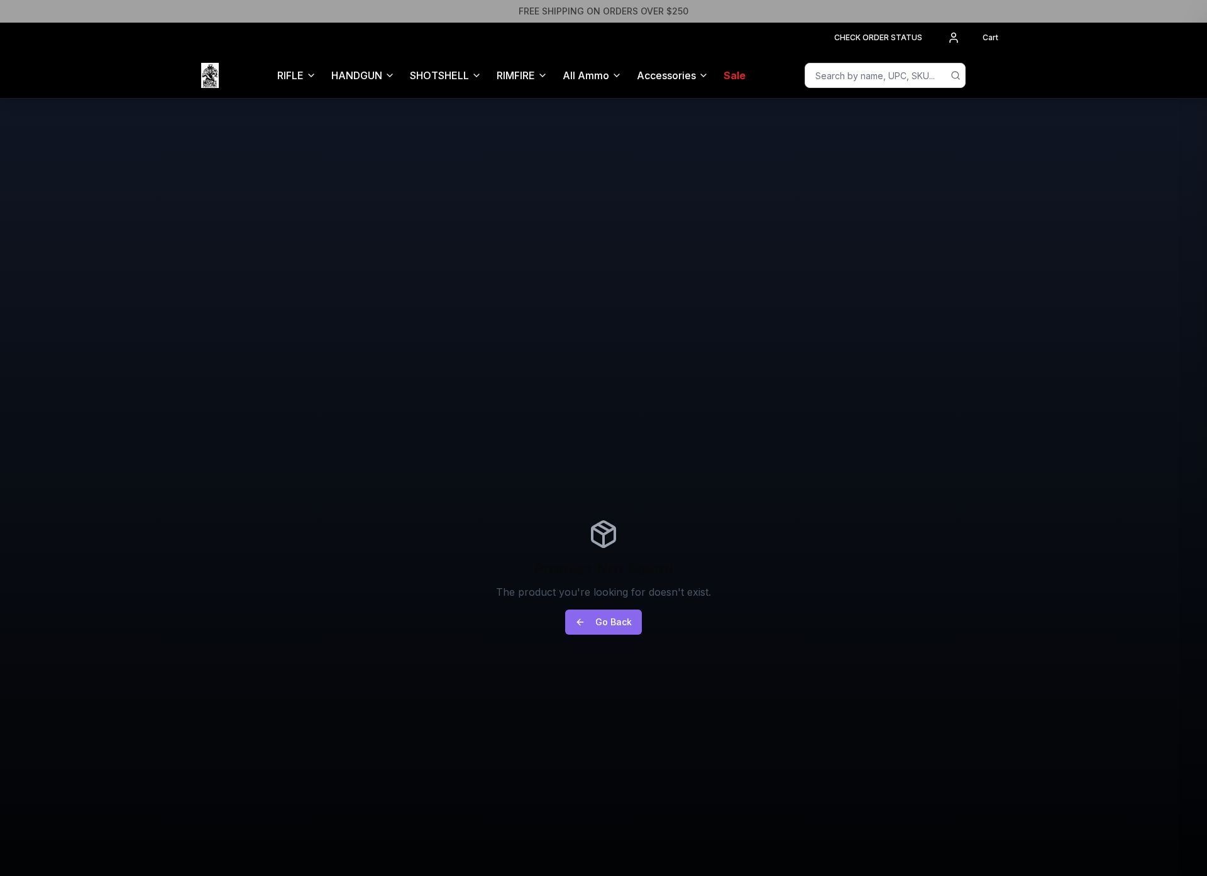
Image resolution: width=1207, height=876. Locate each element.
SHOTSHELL (439, 75)
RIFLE (290, 75)
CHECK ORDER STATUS (878, 37)
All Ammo (586, 75)
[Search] (956, 75)
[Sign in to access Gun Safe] (991, 75)
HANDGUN (356, 75)
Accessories (666, 75)
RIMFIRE (516, 75)
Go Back (613, 621)
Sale (735, 75)
